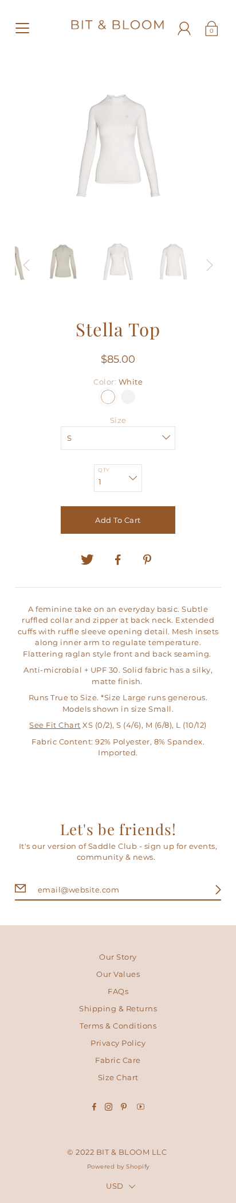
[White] (108, 397)
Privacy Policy (118, 1042)
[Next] (209, 265)
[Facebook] (118, 559)
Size (118, 420)
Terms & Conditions (118, 1025)
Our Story (118, 956)
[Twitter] (87, 559)
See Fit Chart (55, 724)
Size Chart (118, 1077)
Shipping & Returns (118, 1008)
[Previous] (26, 265)
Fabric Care (118, 1060)
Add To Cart (118, 520)
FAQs (118, 991)
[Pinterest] (149, 559)
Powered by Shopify (118, 1166)
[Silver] (128, 397)
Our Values (118, 974)
